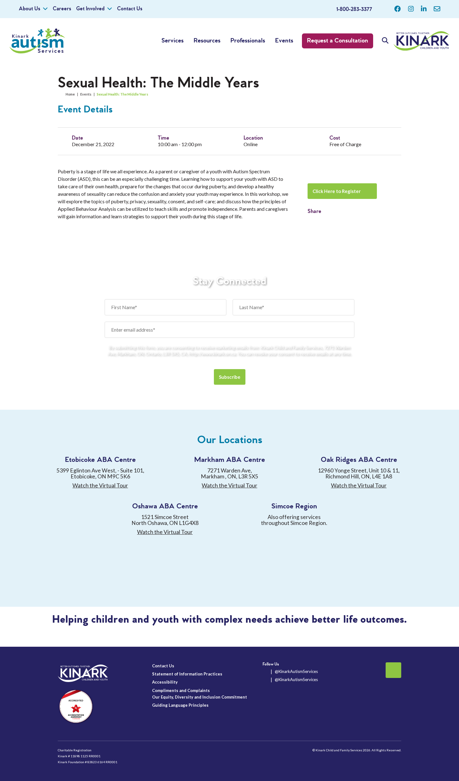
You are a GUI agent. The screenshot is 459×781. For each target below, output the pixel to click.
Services (172, 41)
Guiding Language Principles (180, 705)
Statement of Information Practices (187, 673)
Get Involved (90, 9)
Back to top (393, 670)
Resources (207, 41)
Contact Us (129, 9)
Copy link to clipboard (323, 220)
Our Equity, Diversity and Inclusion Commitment (199, 696)
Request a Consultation (337, 41)
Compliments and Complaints (181, 690)
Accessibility (165, 682)
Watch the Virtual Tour (100, 485)
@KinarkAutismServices (296, 671)
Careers (62, 9)
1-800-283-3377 (354, 9)
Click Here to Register (337, 191)
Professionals (247, 41)
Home (70, 94)
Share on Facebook (312, 220)
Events (284, 41)
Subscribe (229, 377)
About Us (29, 9)
